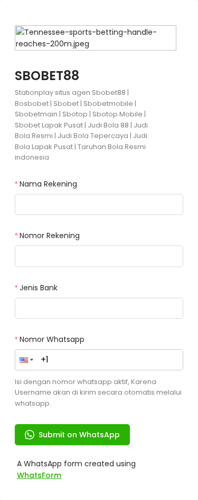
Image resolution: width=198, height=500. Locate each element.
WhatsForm (39, 475)
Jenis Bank (39, 287)
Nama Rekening (48, 184)
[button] (26, 360)
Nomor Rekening (50, 235)
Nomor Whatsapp (52, 339)
